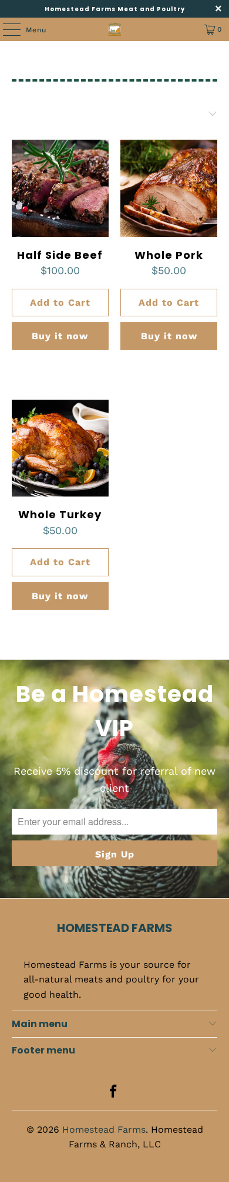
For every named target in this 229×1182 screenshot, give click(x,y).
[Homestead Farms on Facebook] (114, 1092)
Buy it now (60, 336)
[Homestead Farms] (115, 29)
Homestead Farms (104, 1129)
